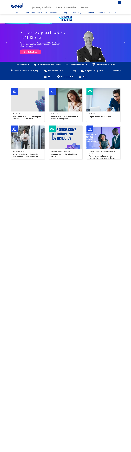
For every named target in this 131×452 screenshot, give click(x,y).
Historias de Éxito (67, 77)
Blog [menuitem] (65, 12)
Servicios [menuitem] (59, 7)
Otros (50, 77)
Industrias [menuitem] (47, 7)
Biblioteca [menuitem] (54, 12)
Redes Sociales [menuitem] (71, 7)
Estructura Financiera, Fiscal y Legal (26, 71)
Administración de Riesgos (105, 65)
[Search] (119, 2)
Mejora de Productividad (78, 65)
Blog (74, 71)
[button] (6, 43)
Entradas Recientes (22, 65)
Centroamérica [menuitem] (89, 12)
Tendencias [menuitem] (36, 7)
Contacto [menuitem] (35, 9)
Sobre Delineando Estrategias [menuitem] (36, 12)
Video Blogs (117, 71)
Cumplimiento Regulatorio (94, 71)
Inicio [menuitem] (18, 12)
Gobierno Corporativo (56, 71)
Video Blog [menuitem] (77, 12)
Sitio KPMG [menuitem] (113, 12)
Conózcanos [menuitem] (85, 7)
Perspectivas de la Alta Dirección (49, 65)
